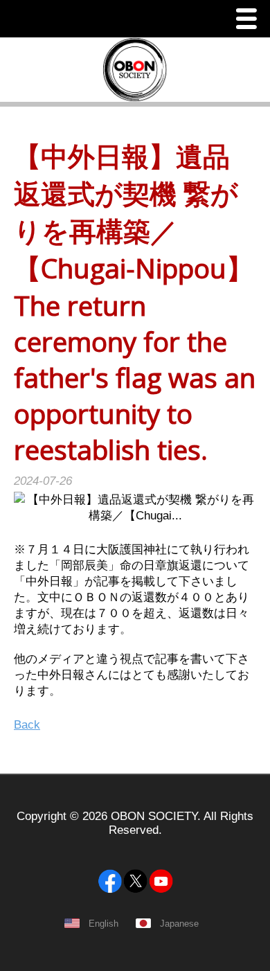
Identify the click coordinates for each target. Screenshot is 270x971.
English (103, 923)
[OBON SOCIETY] (135, 847)
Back (27, 724)
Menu (250, 20)
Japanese (179, 923)
